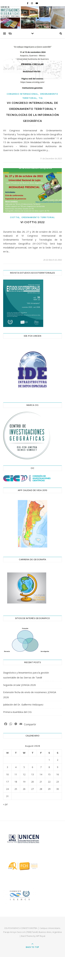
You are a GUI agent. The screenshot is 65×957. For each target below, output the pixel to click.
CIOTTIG (15, 217)
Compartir (30, 724)
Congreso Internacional (22, 94)
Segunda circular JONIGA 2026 (19, 684)
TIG (41, 98)
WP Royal (40, 936)
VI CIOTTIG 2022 (33, 222)
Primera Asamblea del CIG (17, 711)
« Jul (5, 804)
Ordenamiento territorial (38, 217)
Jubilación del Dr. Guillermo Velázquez (23, 704)
